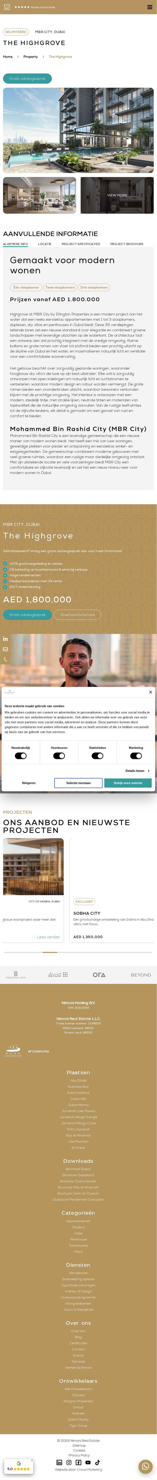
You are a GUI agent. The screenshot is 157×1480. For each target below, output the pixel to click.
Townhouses (78, 1246)
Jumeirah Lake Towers (78, 1111)
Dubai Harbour (78, 1093)
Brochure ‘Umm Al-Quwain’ (78, 1193)
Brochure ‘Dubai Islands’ (78, 1181)
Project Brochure (127, 244)
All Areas (78, 1148)
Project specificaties (81, 244)
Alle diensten (78, 1273)
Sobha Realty (78, 1420)
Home (7, 57)
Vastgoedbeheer (78, 1304)
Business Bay (78, 1087)
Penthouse (78, 1239)
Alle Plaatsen (78, 1142)
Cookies (79, 1450)
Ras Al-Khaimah (78, 1135)
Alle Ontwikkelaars (78, 1389)
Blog (78, 1337)
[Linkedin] (59, 1462)
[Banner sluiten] (150, 692)
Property (30, 57)
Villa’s (78, 1252)
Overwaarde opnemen (78, 1297)
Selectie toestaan (78, 783)
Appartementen (78, 1221)
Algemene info (15, 244)
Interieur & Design (78, 1291)
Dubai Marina (78, 1105)
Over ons (78, 1331)
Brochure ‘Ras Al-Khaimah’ (78, 1187)
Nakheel (78, 1413)
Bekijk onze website (128, 783)
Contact (78, 1349)
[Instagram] (69, 1462)
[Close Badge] (32, 1460)
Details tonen (135, 771)
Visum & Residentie (78, 1310)
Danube (78, 1395)
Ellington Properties (78, 1401)
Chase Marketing (89, 1470)
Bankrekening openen (78, 1279)
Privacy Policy (79, 1455)
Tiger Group (78, 1426)
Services (78, 1362)
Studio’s (78, 1227)
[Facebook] (78, 1462)
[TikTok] (97, 1462)
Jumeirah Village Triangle (78, 1117)
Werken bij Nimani (78, 1368)
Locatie (44, 244)
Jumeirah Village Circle (78, 1123)
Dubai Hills (78, 1099)
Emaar (78, 1407)
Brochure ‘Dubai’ (78, 1169)
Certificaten (78, 1343)
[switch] (59, 756)
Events (78, 1355)
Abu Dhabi (78, 1081)
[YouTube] (88, 1462)
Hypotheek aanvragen (78, 1285)
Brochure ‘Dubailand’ (78, 1175)
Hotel (78, 1233)
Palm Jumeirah (78, 1129)
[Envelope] (5, 649)
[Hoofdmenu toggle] (149, 7)
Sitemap (79, 1446)
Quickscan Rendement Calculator (78, 1200)
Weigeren (29, 783)
